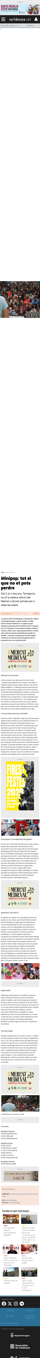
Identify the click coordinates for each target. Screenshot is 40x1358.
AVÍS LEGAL (10, 1316)
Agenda (30, 26)
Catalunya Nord (30, 30)
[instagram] (16, 1305)
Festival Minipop (11, 1200)
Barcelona (30, 39)
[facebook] (4, 1305)
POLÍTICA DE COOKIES (10, 1323)
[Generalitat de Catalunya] (20, 1348)
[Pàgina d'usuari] (36, 20)
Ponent (10, 30)
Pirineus (10, 39)
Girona (10, 34)
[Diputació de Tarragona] (20, 1336)
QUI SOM (10, 1310)
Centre (30, 34)
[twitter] (10, 1305)
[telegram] (22, 1305)
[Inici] (20, 19)
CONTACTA (30, 1310)
